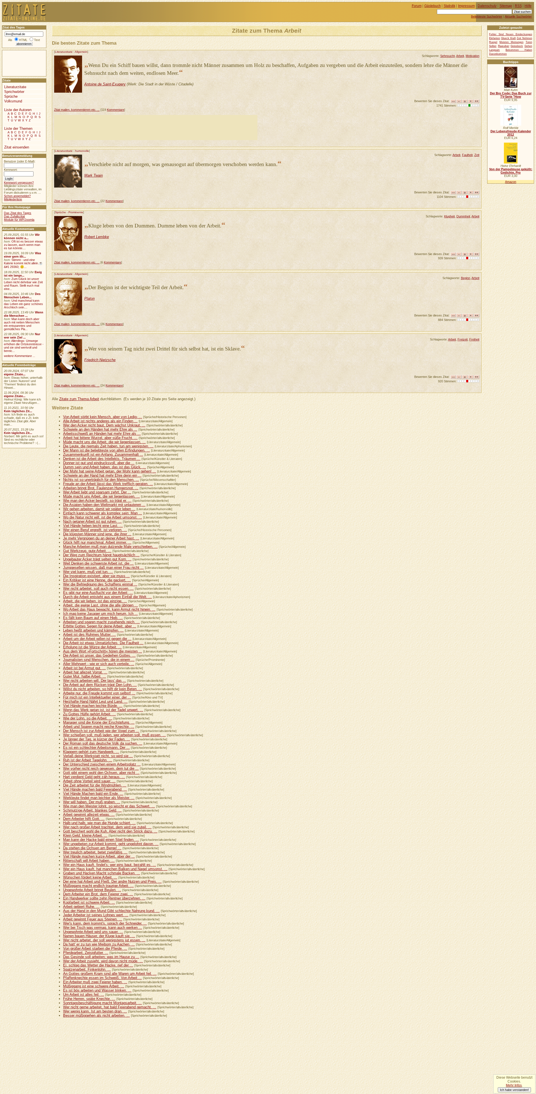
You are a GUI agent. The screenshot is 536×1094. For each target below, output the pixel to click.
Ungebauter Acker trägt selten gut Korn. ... (97, 559)
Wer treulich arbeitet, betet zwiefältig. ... (95, 852)
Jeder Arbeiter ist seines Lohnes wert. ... (95, 915)
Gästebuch (432, 6)
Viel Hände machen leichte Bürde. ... (93, 706)
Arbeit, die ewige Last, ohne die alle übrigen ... (100, 605)
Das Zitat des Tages (17, 213)
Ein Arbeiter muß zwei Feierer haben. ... (95, 982)
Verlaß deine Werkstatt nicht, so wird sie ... (98, 756)
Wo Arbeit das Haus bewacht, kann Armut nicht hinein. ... (109, 609)
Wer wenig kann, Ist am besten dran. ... (95, 1011)
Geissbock (517, 46)
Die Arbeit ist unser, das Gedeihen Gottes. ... (99, 655)
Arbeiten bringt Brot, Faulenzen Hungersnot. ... (100, 488)
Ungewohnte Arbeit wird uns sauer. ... (93, 932)
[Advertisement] (155, 127)
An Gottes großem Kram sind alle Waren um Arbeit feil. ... (110, 973)
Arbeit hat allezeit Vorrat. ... (85, 672)
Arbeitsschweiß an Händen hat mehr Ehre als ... (102, 433)
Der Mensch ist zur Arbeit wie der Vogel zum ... (101, 731)
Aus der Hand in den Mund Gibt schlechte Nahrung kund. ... (111, 911)
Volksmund (13, 101)
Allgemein (81, 51)
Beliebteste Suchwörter (486, 16)
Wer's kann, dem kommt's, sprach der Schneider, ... (105, 923)
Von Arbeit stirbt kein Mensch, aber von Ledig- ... (102, 417)
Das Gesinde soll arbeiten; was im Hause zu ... (101, 957)
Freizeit (463, 339)
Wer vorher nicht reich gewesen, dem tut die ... (101, 768)
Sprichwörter (14, 92)
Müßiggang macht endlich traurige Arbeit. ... (98, 886)
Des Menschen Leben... (22, 295)
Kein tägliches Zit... (18, 411)
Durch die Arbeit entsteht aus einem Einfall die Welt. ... (107, 597)
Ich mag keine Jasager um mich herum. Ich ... (100, 613)
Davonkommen (498, 53)
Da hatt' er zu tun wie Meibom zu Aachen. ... (99, 944)
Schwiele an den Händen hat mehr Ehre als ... (100, 429)
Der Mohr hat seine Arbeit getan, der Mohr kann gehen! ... (109, 471)
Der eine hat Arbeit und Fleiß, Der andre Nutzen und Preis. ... (112, 881)
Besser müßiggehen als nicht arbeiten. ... (96, 1015)
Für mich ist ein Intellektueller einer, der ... (97, 697)
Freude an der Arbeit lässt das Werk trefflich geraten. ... (108, 484)
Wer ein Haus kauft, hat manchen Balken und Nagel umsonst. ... (115, 869)
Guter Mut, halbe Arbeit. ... (84, 676)
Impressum (466, 6)
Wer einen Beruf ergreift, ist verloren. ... (95, 530)
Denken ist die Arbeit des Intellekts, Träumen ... (101, 459)
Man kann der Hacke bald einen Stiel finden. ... (101, 840)
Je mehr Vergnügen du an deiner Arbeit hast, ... (101, 538)
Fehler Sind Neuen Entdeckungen (510, 34)
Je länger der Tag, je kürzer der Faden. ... (96, 739)
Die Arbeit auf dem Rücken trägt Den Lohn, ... (100, 685)
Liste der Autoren (18, 110)
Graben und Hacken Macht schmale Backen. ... (101, 873)
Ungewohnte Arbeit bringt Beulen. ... (92, 890)
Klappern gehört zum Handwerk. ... (91, 752)
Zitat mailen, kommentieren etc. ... (77, 109)
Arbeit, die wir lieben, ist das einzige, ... (95, 601)
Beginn (465, 278)
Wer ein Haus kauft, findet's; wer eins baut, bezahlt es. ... (109, 865)
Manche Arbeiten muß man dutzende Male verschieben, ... (110, 546)
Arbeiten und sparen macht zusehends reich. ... (101, 622)
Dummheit (463, 216)
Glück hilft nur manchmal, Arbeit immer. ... (97, 542)
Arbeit (460, 55)
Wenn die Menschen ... (23, 314)
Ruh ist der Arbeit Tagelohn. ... (87, 760)
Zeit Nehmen (524, 38)
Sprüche (60, 212)
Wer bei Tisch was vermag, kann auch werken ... (102, 927)
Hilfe (528, 6)
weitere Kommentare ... (19, 356)
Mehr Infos (514, 1085)
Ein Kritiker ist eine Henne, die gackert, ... (97, 580)
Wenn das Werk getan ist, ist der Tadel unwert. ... (103, 710)
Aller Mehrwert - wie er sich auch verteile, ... (98, 664)
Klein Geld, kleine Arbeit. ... (85, 835)
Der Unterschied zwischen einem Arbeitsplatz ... (102, 764)
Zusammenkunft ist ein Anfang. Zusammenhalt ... (103, 454)
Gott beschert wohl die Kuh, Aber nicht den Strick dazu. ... (110, 831)
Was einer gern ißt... (22, 254)
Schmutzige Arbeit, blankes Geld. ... (92, 810)
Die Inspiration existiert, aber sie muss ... (96, 576)
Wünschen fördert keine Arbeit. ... (90, 877)
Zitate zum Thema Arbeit (79, 399)
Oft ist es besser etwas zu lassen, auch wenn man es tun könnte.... (23, 245)
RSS (518, 6)
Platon (89, 298)
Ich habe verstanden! (514, 1089)
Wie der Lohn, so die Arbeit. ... (87, 718)
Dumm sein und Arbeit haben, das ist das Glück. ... (104, 467)
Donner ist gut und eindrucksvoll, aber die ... (99, 463)
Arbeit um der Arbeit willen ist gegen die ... (97, 639)
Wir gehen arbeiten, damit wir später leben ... (99, 509)
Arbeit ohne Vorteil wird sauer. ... (89, 781)
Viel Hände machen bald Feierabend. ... (95, 789)
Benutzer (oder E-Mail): (19, 161)
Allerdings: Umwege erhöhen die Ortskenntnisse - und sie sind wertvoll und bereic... (24, 345)
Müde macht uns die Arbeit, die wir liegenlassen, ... (104, 442)
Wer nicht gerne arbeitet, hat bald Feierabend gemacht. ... (109, 1007)
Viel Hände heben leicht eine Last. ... (93, 526)
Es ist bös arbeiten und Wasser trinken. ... (97, 990)
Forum (417, 6)
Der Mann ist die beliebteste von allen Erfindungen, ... (106, 450)
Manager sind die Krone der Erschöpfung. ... (99, 722)
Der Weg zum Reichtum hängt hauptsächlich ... (101, 555)
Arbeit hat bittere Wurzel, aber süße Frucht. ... (100, 438)
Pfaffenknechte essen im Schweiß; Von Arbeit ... (102, 978)
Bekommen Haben (519, 50)
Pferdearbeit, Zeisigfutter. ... (85, 953)
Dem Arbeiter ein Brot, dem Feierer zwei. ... (98, 894)
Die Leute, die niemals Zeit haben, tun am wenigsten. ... (108, 446)
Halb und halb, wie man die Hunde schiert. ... (99, 823)
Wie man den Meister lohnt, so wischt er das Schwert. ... (109, 806)
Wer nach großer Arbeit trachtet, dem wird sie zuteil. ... (107, 827)
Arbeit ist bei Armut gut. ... (84, 668)
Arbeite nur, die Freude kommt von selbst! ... (99, 693)
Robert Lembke (96, 237)
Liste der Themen (18, 128)
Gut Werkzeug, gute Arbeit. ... (87, 551)
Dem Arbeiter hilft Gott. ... (84, 819)
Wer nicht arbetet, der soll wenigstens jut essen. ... (104, 940)
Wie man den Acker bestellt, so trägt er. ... (97, 500)
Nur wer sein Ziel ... (22, 335)
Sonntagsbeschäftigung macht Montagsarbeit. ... (102, 1003)
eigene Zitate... (14, 374)
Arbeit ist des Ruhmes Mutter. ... (89, 634)
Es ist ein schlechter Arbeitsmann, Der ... (96, 747)
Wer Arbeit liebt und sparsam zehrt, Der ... (97, 492)
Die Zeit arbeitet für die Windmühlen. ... (94, 785)
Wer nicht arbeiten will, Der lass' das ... (94, 680)
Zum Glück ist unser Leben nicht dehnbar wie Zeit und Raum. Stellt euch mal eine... (23, 284)
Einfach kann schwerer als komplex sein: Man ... (102, 513)
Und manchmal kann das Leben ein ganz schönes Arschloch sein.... (23, 304)
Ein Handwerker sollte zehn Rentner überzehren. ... (104, 898)
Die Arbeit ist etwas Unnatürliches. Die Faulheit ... (103, 643)
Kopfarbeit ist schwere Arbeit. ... (89, 902)
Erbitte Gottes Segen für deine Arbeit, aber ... (99, 626)
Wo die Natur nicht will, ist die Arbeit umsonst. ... (102, 517)
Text (37, 40)
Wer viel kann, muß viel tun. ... (88, 572)
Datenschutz (487, 6)
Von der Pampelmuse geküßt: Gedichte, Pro (510, 170)
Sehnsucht (447, 55)
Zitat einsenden (16, 147)
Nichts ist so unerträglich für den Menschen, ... (101, 480)
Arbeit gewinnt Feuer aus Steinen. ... (92, 919)
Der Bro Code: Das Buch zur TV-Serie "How (511, 95)
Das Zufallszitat (14, 216)
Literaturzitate (64, 51)
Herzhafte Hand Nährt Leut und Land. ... (95, 701)
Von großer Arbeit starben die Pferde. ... (95, 948)
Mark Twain (93, 175)
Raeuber (503, 45)
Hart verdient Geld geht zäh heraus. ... (94, 777)
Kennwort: (11, 169)
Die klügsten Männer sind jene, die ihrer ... (97, 534)
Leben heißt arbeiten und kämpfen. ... (93, 630)
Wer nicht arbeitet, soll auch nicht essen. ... (98, 588)
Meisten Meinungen (511, 42)
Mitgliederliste (13, 199)
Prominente (75, 212)
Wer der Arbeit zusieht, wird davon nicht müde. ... (103, 961)
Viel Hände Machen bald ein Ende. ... (93, 793)
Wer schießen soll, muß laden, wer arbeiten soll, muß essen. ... (114, 735)
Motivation (472, 55)
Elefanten (494, 38)
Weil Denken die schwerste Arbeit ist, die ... (98, 563)
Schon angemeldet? (17, 196)
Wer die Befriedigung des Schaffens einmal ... (100, 584)
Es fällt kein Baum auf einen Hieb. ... (93, 618)
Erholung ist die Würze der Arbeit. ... (92, 647)
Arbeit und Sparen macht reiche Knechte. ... (98, 726)
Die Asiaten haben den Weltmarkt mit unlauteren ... (104, 505)
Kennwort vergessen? (19, 182)
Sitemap (505, 6)
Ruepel (493, 42)
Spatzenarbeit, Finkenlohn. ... (87, 969)
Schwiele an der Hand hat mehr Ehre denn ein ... (102, 475)
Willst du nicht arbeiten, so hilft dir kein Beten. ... (102, 689)
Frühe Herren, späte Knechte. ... (89, 999)
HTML (23, 40)
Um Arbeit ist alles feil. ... (83, 994)
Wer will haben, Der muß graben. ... (91, 802)
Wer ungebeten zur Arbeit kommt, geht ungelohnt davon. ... (111, 844)
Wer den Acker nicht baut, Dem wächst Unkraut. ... (104, 425)
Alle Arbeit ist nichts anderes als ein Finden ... (100, 421)
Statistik (449, 6)
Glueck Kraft (508, 38)
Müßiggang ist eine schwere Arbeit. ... (93, 986)
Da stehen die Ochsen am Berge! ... (92, 848)
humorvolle (82, 150)
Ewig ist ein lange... (23, 273)
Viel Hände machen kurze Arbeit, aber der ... (99, 856)
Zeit (476, 155)
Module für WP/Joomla (19, 219)
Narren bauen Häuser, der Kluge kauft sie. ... (99, 936)
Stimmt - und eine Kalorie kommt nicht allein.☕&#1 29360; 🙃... (23, 263)
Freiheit (474, 339)
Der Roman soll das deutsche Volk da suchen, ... (102, 743)
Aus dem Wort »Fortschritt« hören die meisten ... (102, 651)
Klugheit (449, 216)
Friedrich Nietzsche (100, 360)
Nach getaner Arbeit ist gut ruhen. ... (92, 521)
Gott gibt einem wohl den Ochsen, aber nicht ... (101, 773)
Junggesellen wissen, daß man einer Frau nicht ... (103, 567)
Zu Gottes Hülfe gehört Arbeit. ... (89, 714)
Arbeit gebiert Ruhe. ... (81, 907)
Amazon (510, 181)
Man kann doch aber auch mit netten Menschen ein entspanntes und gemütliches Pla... (22, 324)
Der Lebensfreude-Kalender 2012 (510, 132)
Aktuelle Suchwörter (518, 16)
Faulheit (467, 155)
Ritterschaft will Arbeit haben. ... (89, 860)
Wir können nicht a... (22, 236)
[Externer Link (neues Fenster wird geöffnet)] (510, 86)
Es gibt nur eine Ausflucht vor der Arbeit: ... (98, 593)
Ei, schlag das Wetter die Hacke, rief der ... (98, 965)
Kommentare (115, 109)
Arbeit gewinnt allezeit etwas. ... (89, 814)
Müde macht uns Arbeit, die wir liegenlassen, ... (101, 496)
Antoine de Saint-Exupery (105, 84)
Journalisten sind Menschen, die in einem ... (99, 660)
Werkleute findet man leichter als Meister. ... (99, 798)
